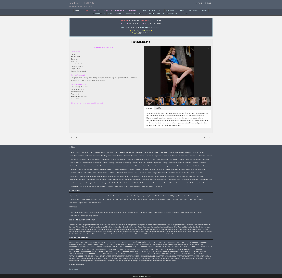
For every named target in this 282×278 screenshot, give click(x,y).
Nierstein (134, 162)
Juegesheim (81, 183)
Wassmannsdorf (130, 234)
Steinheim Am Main (92, 179)
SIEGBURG (130, 254)
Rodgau (178, 176)
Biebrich (80, 169)
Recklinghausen (135, 186)
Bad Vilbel (73, 169)
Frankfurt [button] (158, 108)
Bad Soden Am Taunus (200, 166)
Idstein (99, 173)
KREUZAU (165, 247)
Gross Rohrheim (169, 183)
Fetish (124, 212)
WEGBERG (120, 256)
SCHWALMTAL (105, 254)
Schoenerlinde (153, 231)
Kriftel (135, 173)
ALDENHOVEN (74, 242)
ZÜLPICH (203, 256)
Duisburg (97, 152)
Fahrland (78, 227)
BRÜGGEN (137, 242)
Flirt (106, 196)
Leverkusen (163, 152)
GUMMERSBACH (123, 244)
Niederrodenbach (113, 176)
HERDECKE (182, 244)
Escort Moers (123, 260)
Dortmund (85, 152)
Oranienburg (182, 229)
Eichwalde (203, 225)
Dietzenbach (149, 156)
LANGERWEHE (190, 247)
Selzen (86, 166)
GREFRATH (113, 244)
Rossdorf (83, 186)
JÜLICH (105, 247)
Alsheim (171, 152)
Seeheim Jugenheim (76, 166)
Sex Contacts (123, 199)
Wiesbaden (138, 166)
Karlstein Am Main (150, 159)
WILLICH (172, 256)
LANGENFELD (180, 247)
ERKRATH (204, 242)
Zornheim (156, 166)
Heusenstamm (200, 169)
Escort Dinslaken (123, 258)
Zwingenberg (164, 166)
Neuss (121, 186)
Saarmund (96, 231)
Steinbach (82, 179)
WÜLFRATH (190, 256)
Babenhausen (179, 152)
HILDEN (189, 244)
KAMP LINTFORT (120, 247)
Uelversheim (113, 166)
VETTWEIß (73, 256)
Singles (145, 199)
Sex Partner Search (135, 199)
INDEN (89, 247)
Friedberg (152, 169)
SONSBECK (139, 254)
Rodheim (195, 162)
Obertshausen (134, 176)
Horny (142, 196)
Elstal (209, 225)
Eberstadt (116, 169)
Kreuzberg (72, 229)
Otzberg (164, 162)
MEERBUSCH (97, 249)
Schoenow (170, 231)
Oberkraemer (173, 229)
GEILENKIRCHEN (85, 244)
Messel (72, 162)
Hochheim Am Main (76, 173)
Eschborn (145, 169)
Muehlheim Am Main (173, 179)
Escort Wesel (162, 260)
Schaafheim (202, 162)
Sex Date (115, 199)
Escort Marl (115, 260)
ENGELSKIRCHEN (169, 242)
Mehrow (128, 229)
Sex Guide (87, 202)
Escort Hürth (208, 258)
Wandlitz (115, 234)
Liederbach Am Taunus (176, 173)
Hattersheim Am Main (178, 169)
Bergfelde (86, 225)
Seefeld (209, 231)
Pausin (199, 229)
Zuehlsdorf (169, 234)
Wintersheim (147, 166)
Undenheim (121, 166)
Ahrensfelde (73, 225)
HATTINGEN (154, 244)
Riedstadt (188, 162)
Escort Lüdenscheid (95, 260)
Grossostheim (74, 186)
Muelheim (103, 186)
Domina (102, 212)
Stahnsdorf (78, 234)
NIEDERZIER (99, 251)
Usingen (109, 179)
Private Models (75, 199)
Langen (155, 173)
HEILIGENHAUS (163, 244)
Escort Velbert (143, 260)
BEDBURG (111, 242)
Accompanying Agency (86, 196)
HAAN (131, 244)
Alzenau (179, 166)
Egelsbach (123, 169)
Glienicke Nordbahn (112, 227)
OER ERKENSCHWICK (128, 251)
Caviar (150, 212)
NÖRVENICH (108, 251)
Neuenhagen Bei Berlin (157, 229)
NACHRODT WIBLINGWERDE (149, 249)
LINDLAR (209, 247)
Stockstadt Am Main (96, 166)
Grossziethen (155, 227)
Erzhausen (192, 156)
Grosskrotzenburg (192, 183)
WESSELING (153, 256)
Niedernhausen (102, 176)
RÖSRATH (197, 251)
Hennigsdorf (164, 227)
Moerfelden (112, 183)
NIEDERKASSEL (75, 251)
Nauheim (104, 162)
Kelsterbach (119, 173)
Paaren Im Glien (191, 229)
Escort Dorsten (145, 258)
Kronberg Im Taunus (145, 173)
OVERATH (139, 251)
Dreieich (109, 169)
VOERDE (80, 256)
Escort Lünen (106, 260)
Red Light (101, 199)
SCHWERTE (122, 254)
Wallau (115, 179)
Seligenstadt (74, 179)
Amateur (201, 196)
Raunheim (171, 176)
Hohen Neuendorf (179, 227)
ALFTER (82, 242)
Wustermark (149, 234)
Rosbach (184, 176)
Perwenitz (205, 229)
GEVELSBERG (104, 244)
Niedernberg (127, 162)
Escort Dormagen (134, 258)
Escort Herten (199, 258)
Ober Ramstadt (124, 176)
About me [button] (149, 108)
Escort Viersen (153, 260)
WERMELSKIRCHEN (142, 256)
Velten (102, 234)
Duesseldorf (158, 186)
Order (165, 196)
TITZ (171, 254)
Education (117, 212)
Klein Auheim (128, 173)
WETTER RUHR (163, 256)
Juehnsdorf (188, 227)
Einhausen (173, 156)
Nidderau (82, 176)
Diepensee (196, 225)
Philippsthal (73, 231)
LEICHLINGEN (200, 247)
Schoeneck (129, 183)
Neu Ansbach (199, 173)
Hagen (151, 152)
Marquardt (123, 229)
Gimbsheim (90, 159)
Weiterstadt (128, 179)
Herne (116, 186)
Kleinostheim (174, 159)
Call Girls (200, 199)
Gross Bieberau (158, 183)
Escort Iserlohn (74, 260)
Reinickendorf (88, 231)
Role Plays (167, 212)
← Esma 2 (73, 138)
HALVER (136, 244)
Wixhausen (145, 179)
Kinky (168, 199)
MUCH (136, 249)
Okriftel (157, 176)
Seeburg (203, 231)
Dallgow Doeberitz (187, 225)
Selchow (72, 234)
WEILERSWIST (129, 256)
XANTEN (197, 256)
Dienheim (141, 156)
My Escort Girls (81, 2)
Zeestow (156, 234)
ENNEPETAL (180, 242)
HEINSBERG (173, 244)
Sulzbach (103, 179)
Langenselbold (162, 173)
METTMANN (115, 249)
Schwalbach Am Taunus (196, 176)
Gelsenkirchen (123, 152)
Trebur (106, 166)
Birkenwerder (112, 225)
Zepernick (162, 234)
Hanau (168, 169)
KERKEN (129, 247)
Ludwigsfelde (110, 229)
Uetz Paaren (96, 234)
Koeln (151, 186)
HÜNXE (83, 247)
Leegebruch (89, 229)
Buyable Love (96, 202)
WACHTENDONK (89, 256)
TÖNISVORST (178, 254)
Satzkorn (103, 231)
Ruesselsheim (161, 179)
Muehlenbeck (136, 229)
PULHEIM (147, 251)
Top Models (161, 199)
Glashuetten (185, 179)
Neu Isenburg (74, 176)
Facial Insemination (140, 212)
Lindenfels (189, 159)
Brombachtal (112, 156)
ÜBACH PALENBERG (199, 254)
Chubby (136, 196)
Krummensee (80, 229)
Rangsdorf (80, 231)
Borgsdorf (142, 225)
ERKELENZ (197, 242)
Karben (105, 173)
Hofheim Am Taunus (89, 173)
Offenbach (149, 162)
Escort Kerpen (84, 260)
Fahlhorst (72, 227)
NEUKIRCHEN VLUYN (174, 249)
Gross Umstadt (180, 183)
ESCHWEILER (74, 244)
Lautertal (182, 159)
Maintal (186, 173)
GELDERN (94, 244)
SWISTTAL (166, 254)
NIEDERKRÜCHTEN (87, 251)
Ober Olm (142, 162)
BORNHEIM (119, 242)
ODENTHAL (116, 251)
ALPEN (87, 242)
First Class (192, 199)
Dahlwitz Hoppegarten (174, 225)
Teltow (89, 234)
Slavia (182, 212)
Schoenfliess (162, 231)
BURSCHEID (151, 242)
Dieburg (96, 169)
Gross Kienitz (138, 227)
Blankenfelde (121, 225)
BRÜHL (144, 242)
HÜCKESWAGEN (75, 247)
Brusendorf (156, 225)
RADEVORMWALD (157, 251)
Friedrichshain (93, 227)
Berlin (72, 152)
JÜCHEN (99, 247)
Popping (195, 196)
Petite (110, 196)
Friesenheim (74, 159)
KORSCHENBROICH (154, 247)
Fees (77, 10)
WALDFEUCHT (100, 256)
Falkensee (85, 227)
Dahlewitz (163, 225)
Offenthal (151, 176)
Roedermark (121, 183)
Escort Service (183, 199)
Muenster (153, 179)
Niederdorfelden (91, 176)
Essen (91, 152)
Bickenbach (200, 152)
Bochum (103, 152)
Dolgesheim (158, 156)
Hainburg (123, 159)
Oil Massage (84, 215)
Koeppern (105, 183)
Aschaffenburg (187, 166)
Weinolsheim (130, 166)
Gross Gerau (203, 183)
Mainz (192, 173)
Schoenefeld (129, 231)
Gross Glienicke (128, 227)
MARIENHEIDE (87, 249)
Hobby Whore (149, 196)
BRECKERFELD (128, 242)
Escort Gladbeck (175, 258)
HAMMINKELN (144, 244)
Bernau (105, 225)
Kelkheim (111, 173)
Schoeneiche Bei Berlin (140, 231)
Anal (71, 212)
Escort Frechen (164, 258)
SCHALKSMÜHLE (83, 254)
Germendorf (102, 227)
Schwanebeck (196, 231)
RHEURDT (175, 251)
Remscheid (144, 186)
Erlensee (137, 169)
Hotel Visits (158, 196)
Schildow (109, 231)
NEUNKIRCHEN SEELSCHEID (192, 249)
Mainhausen (206, 159)
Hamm (146, 152)
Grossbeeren (147, 227)
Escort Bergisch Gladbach (84, 258)
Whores (180, 196)
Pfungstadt (163, 176)
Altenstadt (172, 166)
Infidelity (108, 199)
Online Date (187, 196)
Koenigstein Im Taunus (93, 183)
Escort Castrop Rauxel (110, 258)
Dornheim (103, 169)
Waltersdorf (108, 234)
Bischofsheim (88, 169)
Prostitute (94, 199)
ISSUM (93, 247)
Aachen (131, 152)
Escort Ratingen (133, 260)
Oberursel (143, 176)
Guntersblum (115, 159)
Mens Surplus (74, 215)
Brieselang (149, 225)
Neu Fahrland (145, 229)
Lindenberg (101, 229)
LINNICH (72, 249)
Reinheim (181, 162)
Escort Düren (155, 258)
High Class (174, 199)
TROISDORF (187, 254)
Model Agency (172, 196)
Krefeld (156, 152)
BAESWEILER (102, 242)
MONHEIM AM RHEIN (127, 249)
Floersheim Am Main (205, 179)
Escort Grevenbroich (187, 258)
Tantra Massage (190, 212)
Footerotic (130, 212)
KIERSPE (144, 247)
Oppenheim (157, 162)
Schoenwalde (178, 231)
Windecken (136, 179)
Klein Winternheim (163, 159)
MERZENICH (106, 249)
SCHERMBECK (94, 254)
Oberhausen (139, 152)
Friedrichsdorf (160, 169)
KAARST (111, 247)
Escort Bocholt (98, 258)
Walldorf (121, 179)
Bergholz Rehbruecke (96, 225)
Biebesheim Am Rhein (77, 156)
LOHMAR (78, 249)
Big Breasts (73, 196)
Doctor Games (94, 212)
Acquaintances (99, 196)
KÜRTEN (172, 247)
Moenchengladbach (93, 186)
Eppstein (131, 169)
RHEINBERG (167, 251)
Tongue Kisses (93, 215)
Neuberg (111, 162)
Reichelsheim (172, 162)
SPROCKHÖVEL (148, 254)
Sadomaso (175, 212)
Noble (115, 196)
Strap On (199, 212)
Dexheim (134, 156)
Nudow (167, 229)
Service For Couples (76, 202)
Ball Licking (109, 212)
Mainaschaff (197, 159)
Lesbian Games (158, 212)
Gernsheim (82, 159)
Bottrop (126, 186)
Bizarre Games (83, 212)
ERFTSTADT (189, 242)
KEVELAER (136, 247)
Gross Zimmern (147, 183)
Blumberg (129, 225)
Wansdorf (121, 234)
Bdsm (76, 212)
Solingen (110, 186)
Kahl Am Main (138, 159)
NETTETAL (162, 249)
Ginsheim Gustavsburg (102, 159)
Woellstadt (137, 183)
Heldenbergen (190, 169)
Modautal (79, 162)
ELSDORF (159, 242)
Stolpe (85, 234)
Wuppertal (110, 152)
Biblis (194, 152)
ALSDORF (93, 242)
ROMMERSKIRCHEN (186, 251)
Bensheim (188, 152)
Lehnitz (95, 229)
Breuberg (104, 156)
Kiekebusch (196, 227)
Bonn (116, 152)
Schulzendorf (187, 231)
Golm (120, 227)
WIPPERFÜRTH (180, 256)
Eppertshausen (183, 156)
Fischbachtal (201, 156)
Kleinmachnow (205, 227)
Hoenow (170, 227)
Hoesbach (73, 183)
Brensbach (96, 156)
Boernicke (135, 225)
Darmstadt (127, 156)
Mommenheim (87, 162)
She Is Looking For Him (125, 196)
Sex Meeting (152, 199)
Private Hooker (85, 199)
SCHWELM (113, 254)
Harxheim (130, 159)
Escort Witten (171, 260)
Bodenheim (88, 156)
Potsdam (77, 152)
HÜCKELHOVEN (197, 244)
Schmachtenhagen (118, 231)
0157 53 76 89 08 (144, 33)
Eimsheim (166, 156)
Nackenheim (97, 162)
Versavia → (208, 138)
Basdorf (79, 225)
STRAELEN (158, 254)
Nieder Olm (118, 162)
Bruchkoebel (194, 179)
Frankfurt (209, 156)
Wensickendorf (140, 234)
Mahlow (116, 229)
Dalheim (119, 156)
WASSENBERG (111, 256)
